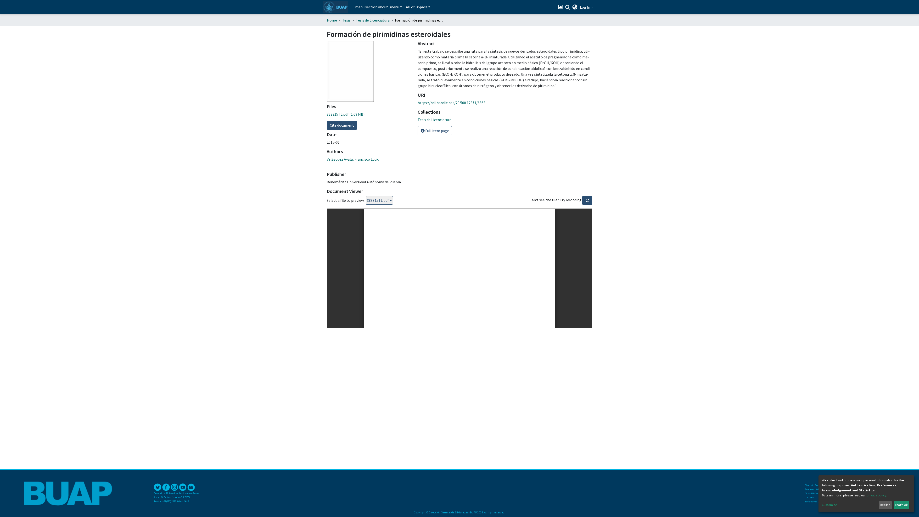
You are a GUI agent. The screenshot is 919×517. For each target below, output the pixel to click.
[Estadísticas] (561, 7)
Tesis (346, 20)
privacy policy (876, 495)
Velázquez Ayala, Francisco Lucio (353, 159)
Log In (585, 7)
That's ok (901, 505)
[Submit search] (568, 7)
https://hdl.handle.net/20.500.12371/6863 (451, 102)
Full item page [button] (437, 130)
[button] (575, 7)
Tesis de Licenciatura (373, 20)
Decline (885, 505)
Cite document (342, 125)
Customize (829, 505)
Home (332, 20)
